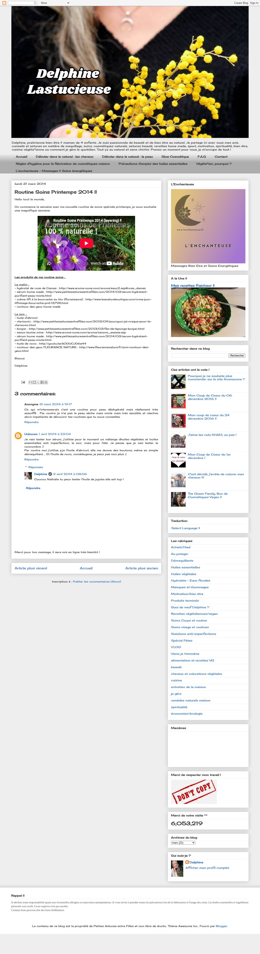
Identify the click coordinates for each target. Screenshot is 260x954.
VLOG (176, 647)
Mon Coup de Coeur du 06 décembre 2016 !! (210, 397)
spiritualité (179, 707)
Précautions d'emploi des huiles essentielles (153, 163)
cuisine (176, 680)
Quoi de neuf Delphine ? (190, 607)
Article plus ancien (141, 568)
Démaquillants (182, 560)
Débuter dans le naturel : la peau (127, 156)
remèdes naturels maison (190, 700)
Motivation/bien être (187, 593)
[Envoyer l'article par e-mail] (23, 381)
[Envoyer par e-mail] (30, 382)
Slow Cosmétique (175, 156)
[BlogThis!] (34, 382)
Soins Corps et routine (189, 620)
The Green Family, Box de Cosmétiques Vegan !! (208, 495)
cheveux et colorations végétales (196, 673)
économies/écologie (187, 713)
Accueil (21, 156)
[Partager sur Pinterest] (46, 382)
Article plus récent (31, 568)
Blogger (221, 926)
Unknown (31, 434)
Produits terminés (185, 600)
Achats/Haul (180, 547)
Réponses (35, 467)
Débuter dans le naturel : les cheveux (64, 156)
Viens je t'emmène (185, 653)
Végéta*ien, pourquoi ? (214, 163)
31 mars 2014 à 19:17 (55, 404)
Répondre (31, 422)
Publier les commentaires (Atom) (97, 581)
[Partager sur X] (38, 382)
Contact (221, 156)
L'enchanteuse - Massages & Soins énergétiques (54, 170)
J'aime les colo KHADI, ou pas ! (212, 434)
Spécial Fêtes (181, 640)
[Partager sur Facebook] (42, 382)
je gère (176, 693)
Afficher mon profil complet (207, 867)
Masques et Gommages (190, 587)
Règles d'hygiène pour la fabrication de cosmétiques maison (63, 163)
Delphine (40, 474)
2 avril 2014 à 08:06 (70, 474)
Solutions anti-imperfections (193, 633)
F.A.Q (202, 156)
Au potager (179, 554)
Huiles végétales (183, 574)
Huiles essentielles (185, 567)
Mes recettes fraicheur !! (192, 285)
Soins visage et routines (190, 627)
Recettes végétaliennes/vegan (194, 613)
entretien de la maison (188, 687)
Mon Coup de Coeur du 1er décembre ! (209, 456)
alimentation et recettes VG (192, 660)
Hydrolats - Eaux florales (190, 580)
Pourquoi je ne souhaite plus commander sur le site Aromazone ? (216, 377)
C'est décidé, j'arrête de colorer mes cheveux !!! (216, 475)
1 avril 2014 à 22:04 (55, 434)
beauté (176, 667)
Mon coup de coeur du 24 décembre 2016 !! (209, 416)
